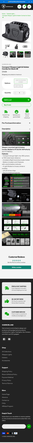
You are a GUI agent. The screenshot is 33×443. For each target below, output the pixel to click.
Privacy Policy (6, 380)
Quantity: (8, 93)
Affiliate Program (7, 406)
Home (3, 13)
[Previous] (4, 2)
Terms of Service (7, 383)
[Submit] (29, 426)
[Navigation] (29, 7)
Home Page (6, 394)
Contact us (5, 400)
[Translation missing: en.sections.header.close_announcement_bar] (32, 2)
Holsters (4, 357)
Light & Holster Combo (21, 81)
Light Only (18, 86)
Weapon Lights (7, 354)
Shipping (4, 74)
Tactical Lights (10, 13)
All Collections (6, 351)
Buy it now (7, 105)
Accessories (6, 360)
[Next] (29, 2)
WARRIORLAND (10, 436)
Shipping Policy (7, 371)
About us (5, 397)
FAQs (4, 403)
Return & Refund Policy (9, 374)
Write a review (16, 267)
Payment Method (7, 377)
